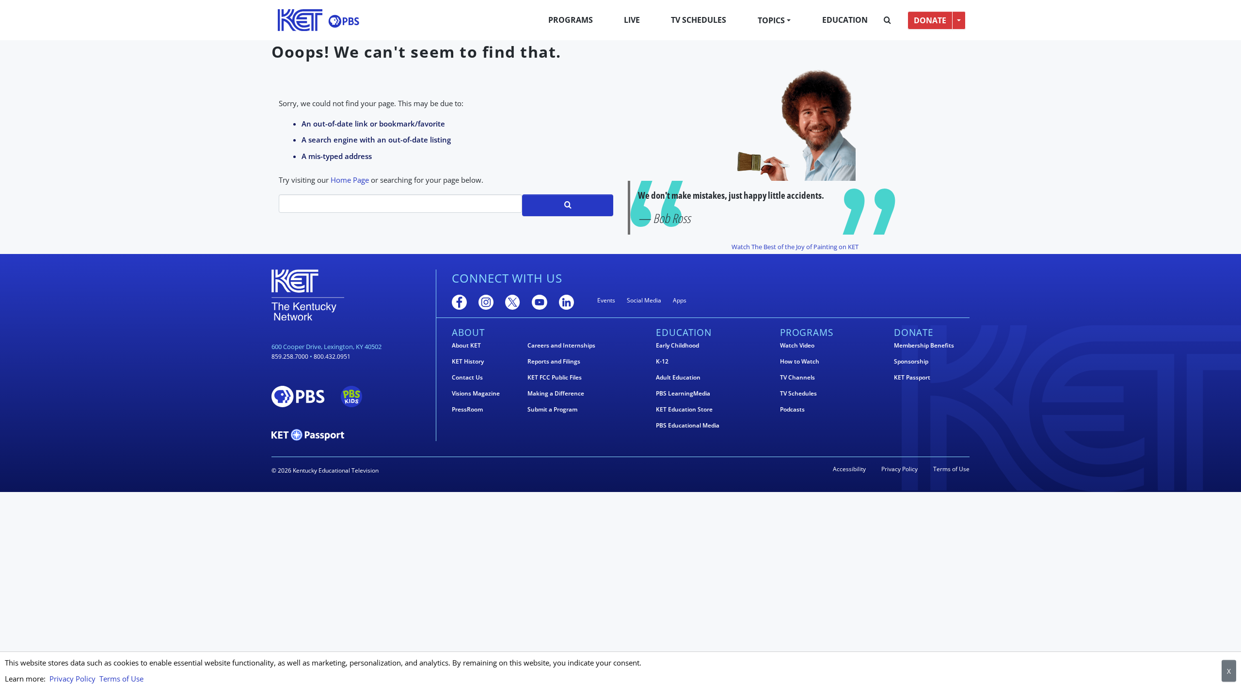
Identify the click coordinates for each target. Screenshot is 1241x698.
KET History (468, 361)
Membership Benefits (924, 345)
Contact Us (467, 377)
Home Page (350, 180)
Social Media (644, 300)
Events (606, 300)
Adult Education (678, 377)
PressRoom (467, 409)
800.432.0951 (332, 356)
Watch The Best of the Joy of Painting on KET (795, 246)
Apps (679, 300)
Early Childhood (677, 345)
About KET (466, 345)
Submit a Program (552, 409)
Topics (771, 20)
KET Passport (912, 377)
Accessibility (849, 469)
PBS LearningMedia (683, 393)
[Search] (887, 20)
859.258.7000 (289, 356)
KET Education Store (684, 409)
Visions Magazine (476, 393)
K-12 (662, 361)
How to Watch (799, 361)
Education (845, 20)
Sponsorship (911, 361)
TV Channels (797, 377)
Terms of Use (951, 469)
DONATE (930, 20)
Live (632, 20)
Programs (570, 20)
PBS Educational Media (687, 425)
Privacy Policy (899, 469)
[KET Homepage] (300, 20)
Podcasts (792, 409)
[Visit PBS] (344, 21)
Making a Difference (555, 393)
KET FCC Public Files (554, 377)
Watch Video (797, 345)
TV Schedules (698, 20)
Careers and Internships (561, 345)
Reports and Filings (553, 361)
